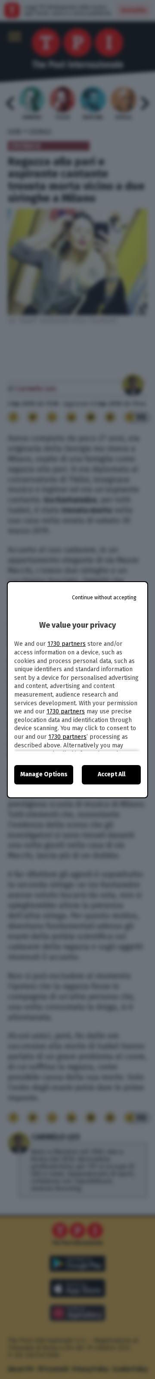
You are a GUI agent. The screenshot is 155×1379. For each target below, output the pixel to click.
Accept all (111, 774)
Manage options (44, 774)
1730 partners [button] (66, 644)
